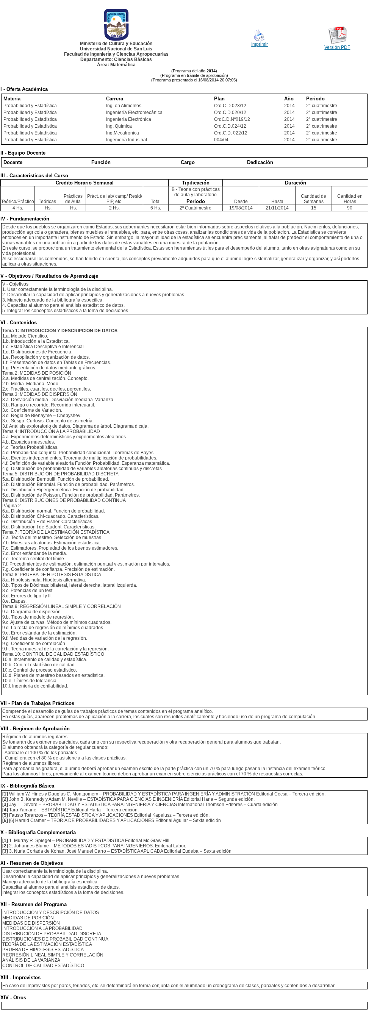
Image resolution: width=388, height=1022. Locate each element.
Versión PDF (337, 47)
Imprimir (259, 44)
